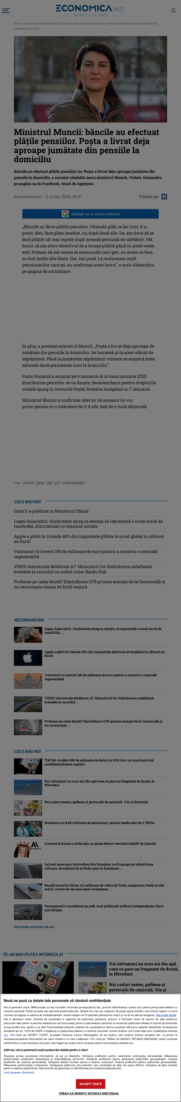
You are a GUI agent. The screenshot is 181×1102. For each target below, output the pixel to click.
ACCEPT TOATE (90, 1084)
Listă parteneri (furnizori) (19, 1072)
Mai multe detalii (166, 1015)
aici (6, 1035)
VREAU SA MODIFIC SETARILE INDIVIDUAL (89, 1093)
